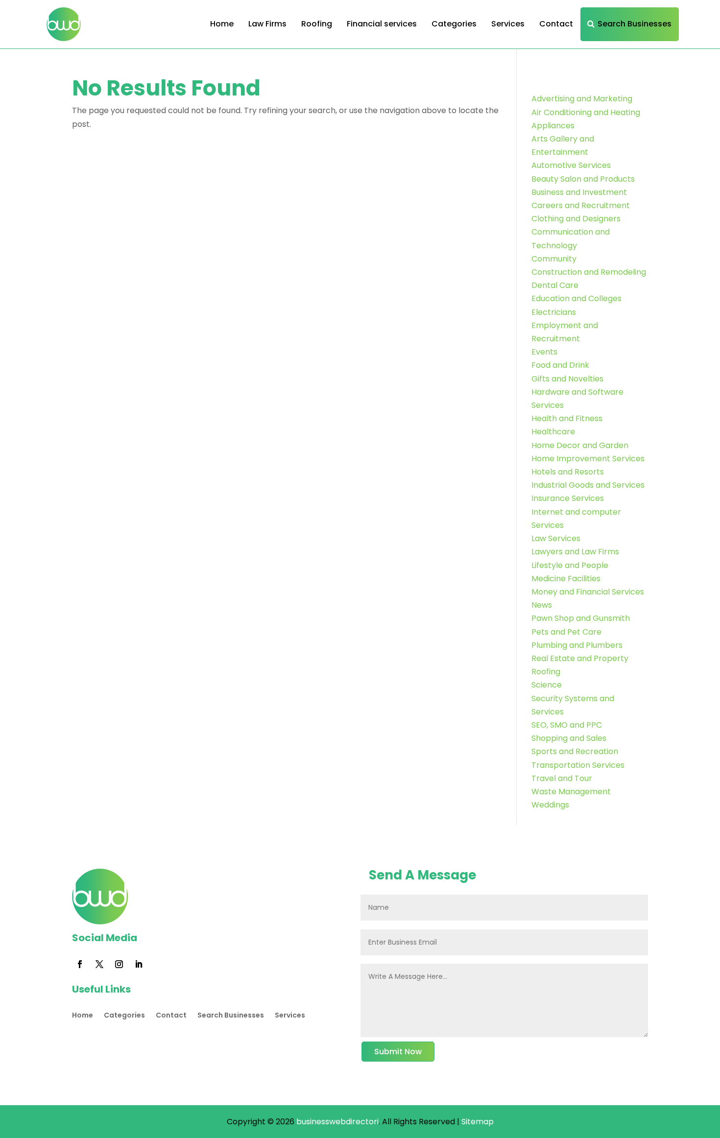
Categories (454, 23)
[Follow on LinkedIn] (138, 964)
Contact (556, 23)
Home (222, 23)
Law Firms (267, 23)
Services (508, 23)
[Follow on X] (99, 964)
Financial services (382, 23)
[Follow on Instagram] (119, 964)
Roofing (316, 23)
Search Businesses (635, 23)
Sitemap (477, 1121)
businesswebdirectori (337, 1121)
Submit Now (398, 1051)
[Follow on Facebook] (80, 964)
